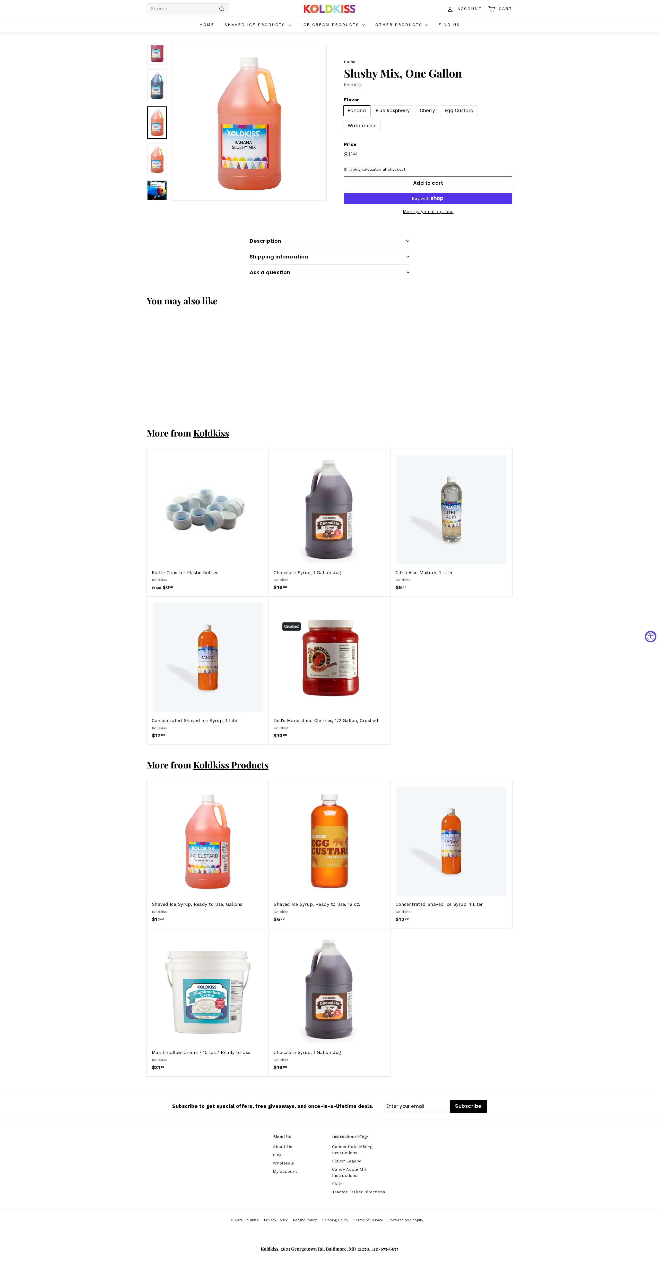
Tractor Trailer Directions (358, 1192)
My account (285, 1171)
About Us (282, 1146)
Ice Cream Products (331, 24)
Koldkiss (353, 84)
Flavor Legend (347, 1161)
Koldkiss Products (230, 765)
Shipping (352, 169)
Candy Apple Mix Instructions (349, 1172)
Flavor (351, 99)
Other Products (399, 24)
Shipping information (279, 256)
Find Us (449, 24)
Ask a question (270, 272)
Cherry (427, 110)
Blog (277, 1154)
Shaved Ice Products (256, 24)
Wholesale (283, 1163)
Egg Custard (459, 110)
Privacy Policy (276, 1220)
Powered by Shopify (405, 1220)
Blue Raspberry (393, 110)
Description (265, 241)
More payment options (428, 211)
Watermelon (362, 126)
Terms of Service (368, 1220)
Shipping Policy (335, 1220)
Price (350, 144)
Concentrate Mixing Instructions (352, 1149)
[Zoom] (248, 122)
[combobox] (188, 9)
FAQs (337, 1183)
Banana (357, 110)
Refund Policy (305, 1220)
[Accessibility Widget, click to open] (650, 636)
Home (207, 24)
